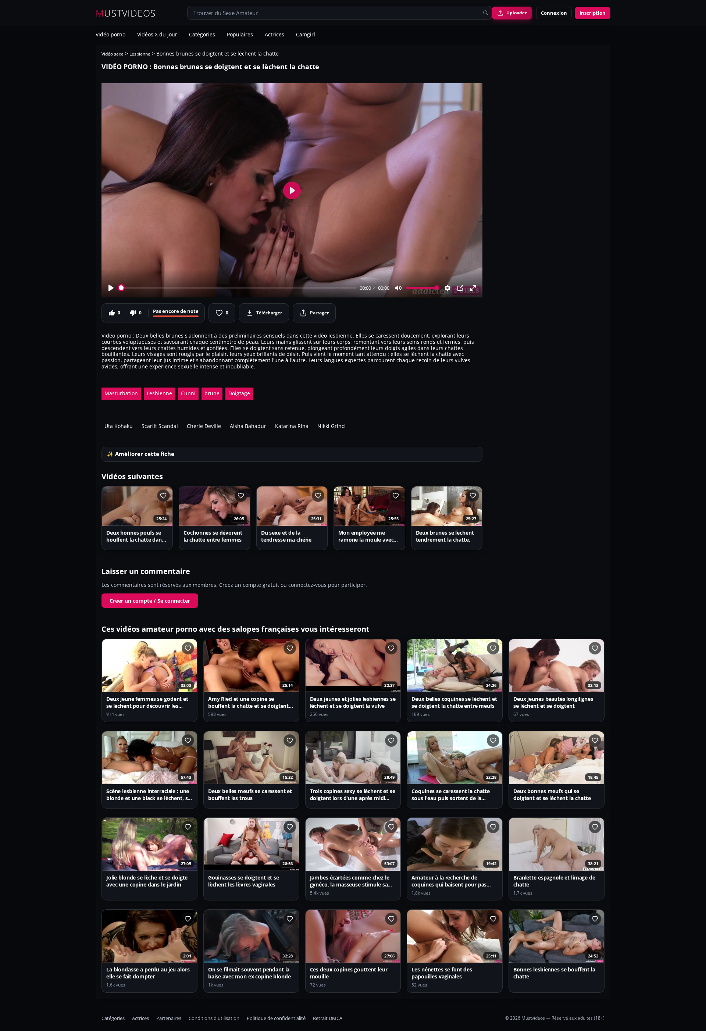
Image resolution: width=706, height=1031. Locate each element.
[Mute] (398, 288)
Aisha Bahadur (248, 425)
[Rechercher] (486, 12)
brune (212, 393)
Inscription (593, 13)
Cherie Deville (204, 425)
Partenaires (168, 1018)
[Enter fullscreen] (473, 288)
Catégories (202, 35)
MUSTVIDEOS (126, 13)
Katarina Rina (292, 425)
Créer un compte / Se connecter (150, 600)
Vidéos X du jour (157, 35)
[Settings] (447, 288)
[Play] (111, 288)
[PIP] (460, 288)
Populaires (240, 35)
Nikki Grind (331, 425)
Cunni (188, 393)
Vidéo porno (110, 35)
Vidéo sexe (112, 54)
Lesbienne (139, 54)
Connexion (554, 13)
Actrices (274, 35)
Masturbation (121, 393)
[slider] (238, 287)
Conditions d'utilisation (214, 1018)
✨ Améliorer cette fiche (140, 453)
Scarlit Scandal (160, 425)
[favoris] (163, 495)
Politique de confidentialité (276, 1018)
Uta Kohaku (118, 425)
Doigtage (239, 393)
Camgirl (305, 35)
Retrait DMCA (327, 1018)
